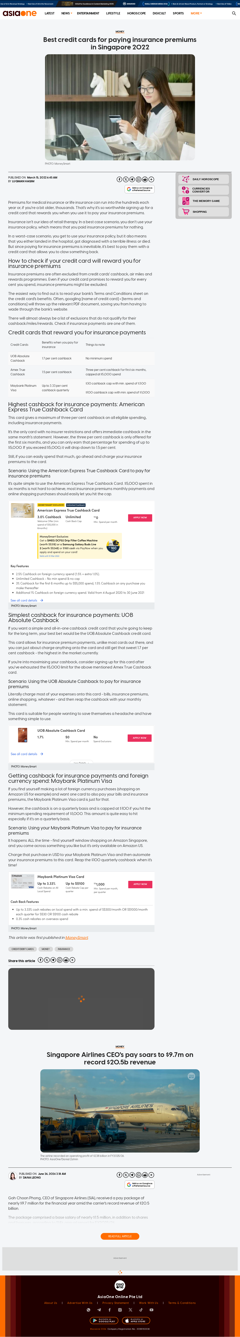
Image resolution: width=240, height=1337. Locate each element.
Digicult (159, 13)
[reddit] (145, 179)
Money (46, 949)
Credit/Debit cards (23, 949)
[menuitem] (49, 13)
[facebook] (119, 179)
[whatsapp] (138, 179)
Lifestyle (113, 13)
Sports (178, 13)
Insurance (64, 949)
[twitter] (126, 179)
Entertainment (88, 13)
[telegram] (132, 179)
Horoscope (136, 13)
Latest (49, 13)
